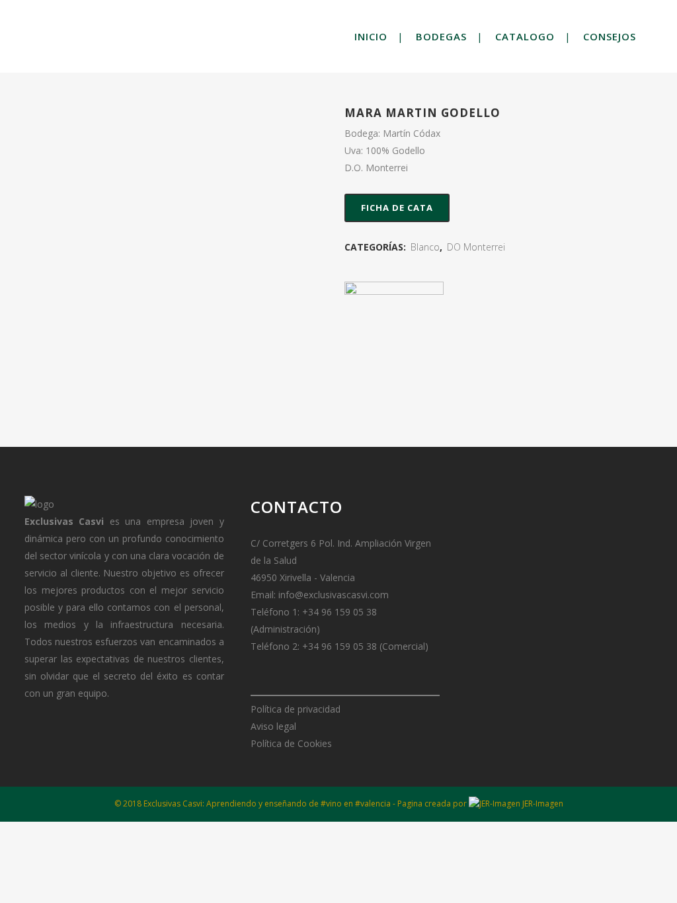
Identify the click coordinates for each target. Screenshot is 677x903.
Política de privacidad (295, 709)
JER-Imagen (541, 803)
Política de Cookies (291, 743)
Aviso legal (273, 726)
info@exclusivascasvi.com (333, 594)
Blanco (425, 247)
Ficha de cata (397, 208)
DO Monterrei (476, 247)
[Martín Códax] (394, 331)
